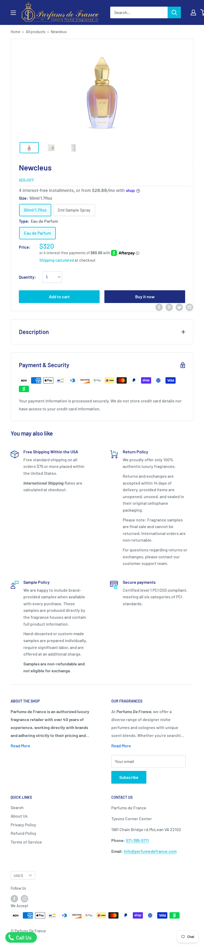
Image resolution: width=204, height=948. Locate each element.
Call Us (23, 937)
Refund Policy (23, 833)
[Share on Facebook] (159, 307)
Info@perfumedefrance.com (150, 851)
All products (35, 31)
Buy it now (145, 296)
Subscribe (128, 777)
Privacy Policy (23, 824)
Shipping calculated (56, 260)
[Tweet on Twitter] (179, 307)
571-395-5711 (137, 840)
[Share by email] (189, 307)
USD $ (18, 875)
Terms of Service (26, 841)
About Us (19, 815)
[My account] (193, 12)
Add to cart (59, 296)
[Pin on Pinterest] (169, 307)
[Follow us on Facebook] (14, 898)
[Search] (174, 12)
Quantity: (27, 276)
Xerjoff (26, 180)
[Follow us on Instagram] (24, 898)
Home (15, 31)
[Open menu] (13, 13)
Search (17, 807)
